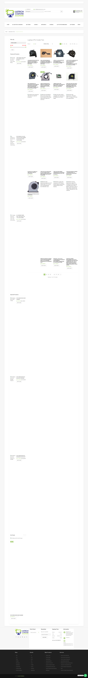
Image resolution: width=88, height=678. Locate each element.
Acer (31, 657)
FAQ (16, 655)
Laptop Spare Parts (12, 31)
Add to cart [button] (31, 67)
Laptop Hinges (48, 657)
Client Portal (18, 664)
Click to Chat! (80, 675)
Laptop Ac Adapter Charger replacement (67, 670)
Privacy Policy (18, 666)
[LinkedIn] (20, 637)
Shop (17, 659)
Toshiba (32, 664)
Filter (12, 49)
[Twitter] (18, 637)
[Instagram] (22, 637)
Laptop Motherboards (62, 24)
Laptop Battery (48, 659)
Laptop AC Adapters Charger (50, 664)
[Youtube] (24, 637)
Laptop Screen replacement (65, 655)
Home (8, 24)
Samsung (32, 668)
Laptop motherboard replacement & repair (66, 667)
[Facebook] (16, 637)
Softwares (72, 24)
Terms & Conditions (19, 670)
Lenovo (32, 666)
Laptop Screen (48, 655)
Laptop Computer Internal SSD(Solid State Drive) (51, 669)
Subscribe (44, 637)
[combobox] (52, 11)
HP (31, 655)
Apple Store (33, 670)
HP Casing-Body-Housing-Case (50, 666)
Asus (32, 659)
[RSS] (27, 637)
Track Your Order (18, 668)
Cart (16, 657)
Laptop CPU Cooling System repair (66, 664)
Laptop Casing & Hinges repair (65, 659)
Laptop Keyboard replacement (65, 657)
